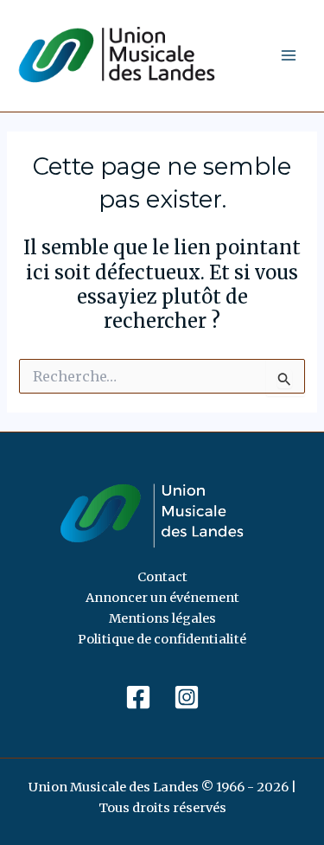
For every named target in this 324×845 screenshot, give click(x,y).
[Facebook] (138, 697)
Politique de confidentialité (162, 639)
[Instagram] (187, 697)
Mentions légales (162, 618)
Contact (162, 577)
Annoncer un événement (162, 597)
